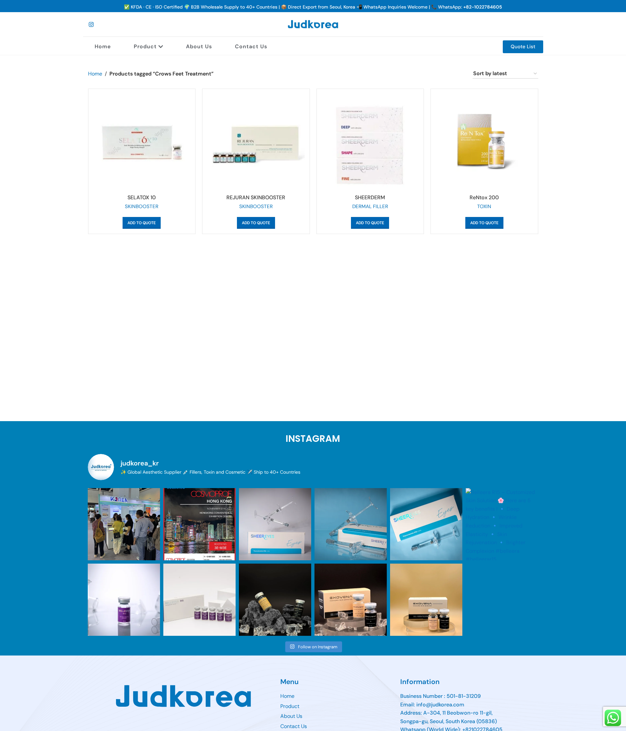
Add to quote (142, 223)
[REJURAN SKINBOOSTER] (256, 142)
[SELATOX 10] (142, 142)
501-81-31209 (464, 696)
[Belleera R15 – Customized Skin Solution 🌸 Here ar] (502, 524)
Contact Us (251, 46)
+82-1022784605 (482, 7)
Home (103, 46)
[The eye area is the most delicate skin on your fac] (350, 524)
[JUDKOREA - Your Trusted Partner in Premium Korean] (199, 524)
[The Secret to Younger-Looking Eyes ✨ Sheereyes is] (426, 524)
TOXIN (484, 206)
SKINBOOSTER (141, 206)
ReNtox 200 (484, 197)
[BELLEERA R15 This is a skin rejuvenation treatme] (124, 600)
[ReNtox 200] (484, 142)
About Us (199, 46)
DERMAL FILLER (370, 206)
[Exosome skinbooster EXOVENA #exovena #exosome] (275, 600)
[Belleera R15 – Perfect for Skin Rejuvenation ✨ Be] (199, 600)
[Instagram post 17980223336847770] (350, 600)
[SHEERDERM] (370, 142)
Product (145, 46)
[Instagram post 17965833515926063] (426, 600)
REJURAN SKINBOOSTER (255, 197)
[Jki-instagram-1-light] (91, 24)
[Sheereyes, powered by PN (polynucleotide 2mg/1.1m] (275, 524)
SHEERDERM (370, 197)
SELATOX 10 (142, 197)
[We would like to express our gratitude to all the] (124, 524)
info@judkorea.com (440, 704)
